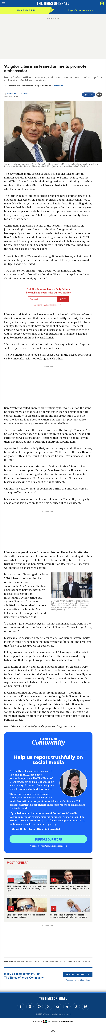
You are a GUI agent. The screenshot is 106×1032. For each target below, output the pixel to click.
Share (90, 95)
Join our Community (25, 10)
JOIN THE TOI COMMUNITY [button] (77, 974)
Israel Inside (19, 961)
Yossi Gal (87, 961)
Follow (26, 94)
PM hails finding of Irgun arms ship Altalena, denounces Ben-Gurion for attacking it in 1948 (27, 888)
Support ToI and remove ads (80, 10)
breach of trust (60, 961)
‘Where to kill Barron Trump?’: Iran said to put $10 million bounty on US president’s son (69, 887)
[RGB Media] (47, 1021)
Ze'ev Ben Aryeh (74, 961)
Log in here (85, 980)
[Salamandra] (67, 1021)
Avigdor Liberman (33, 961)
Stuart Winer (12, 94)
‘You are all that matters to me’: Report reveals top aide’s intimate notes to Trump (68, 916)
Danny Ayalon (47, 961)
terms (60, 305)
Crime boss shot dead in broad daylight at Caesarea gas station (26, 916)
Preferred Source (61, 86)
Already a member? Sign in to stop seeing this (48, 846)
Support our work (48, 839)
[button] (102, 3)
